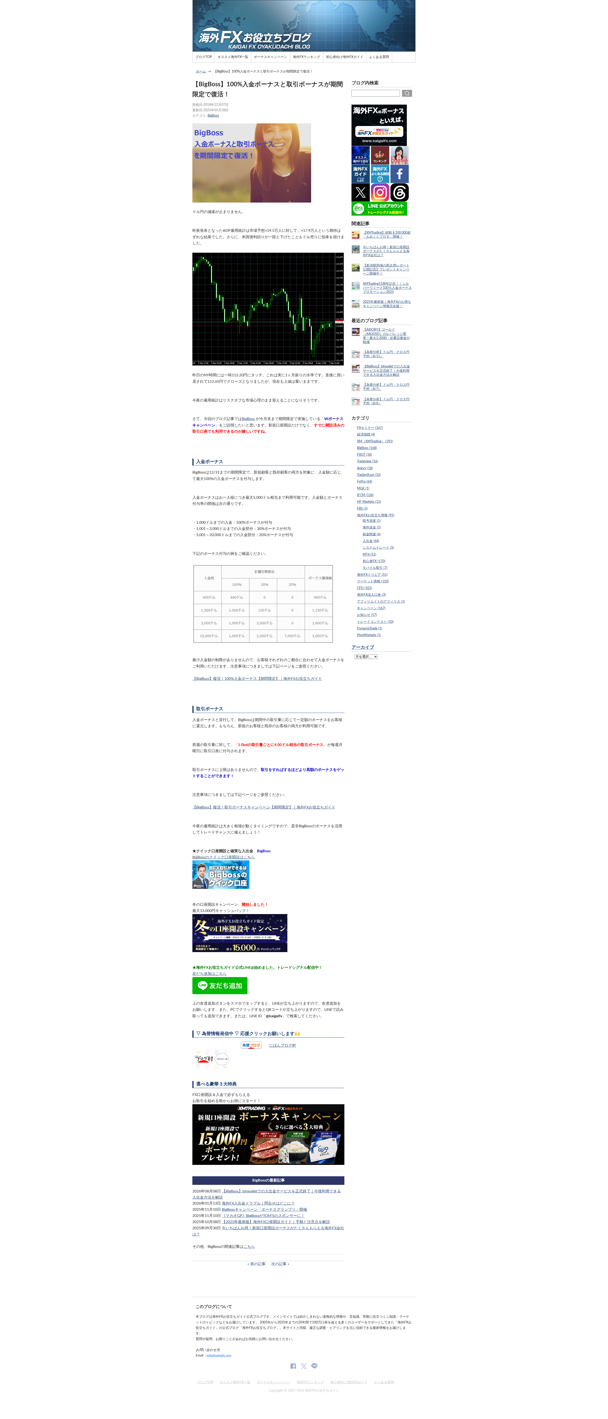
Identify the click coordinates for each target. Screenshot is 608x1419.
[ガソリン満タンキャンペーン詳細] (268, 1162)
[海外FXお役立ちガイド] (304, 49)
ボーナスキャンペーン (270, 57)
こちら (249, 1247)
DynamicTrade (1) (369, 628)
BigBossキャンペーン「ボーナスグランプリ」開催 (264, 1209)
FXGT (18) (364, 454)
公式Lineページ (314, 1366)
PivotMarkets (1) (369, 635)
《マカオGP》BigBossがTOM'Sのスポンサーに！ (263, 1216)
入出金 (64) (371, 541)
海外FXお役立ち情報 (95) (375, 515)
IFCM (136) (365, 495)
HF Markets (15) (369, 502)
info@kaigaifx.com (219, 1355)
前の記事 (258, 1264)
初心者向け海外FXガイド (344, 57)
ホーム (201, 71)
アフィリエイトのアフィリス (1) (381, 601)
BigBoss (213, 115)
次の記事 (278, 1264)
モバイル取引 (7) (375, 568)
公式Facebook (293, 1366)
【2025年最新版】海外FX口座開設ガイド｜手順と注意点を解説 (276, 1222)
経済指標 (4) (366, 434)
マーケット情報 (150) (373, 581)
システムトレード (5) (378, 547)
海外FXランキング (306, 57)
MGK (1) (363, 488)
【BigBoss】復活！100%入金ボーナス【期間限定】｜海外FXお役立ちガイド (257, 679)
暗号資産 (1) (372, 521)
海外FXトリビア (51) (372, 574)
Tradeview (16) (367, 461)
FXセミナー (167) (370, 428)
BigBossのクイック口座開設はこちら (223, 857)
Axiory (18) (365, 468)
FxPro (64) (364, 481)
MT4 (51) (369, 554)
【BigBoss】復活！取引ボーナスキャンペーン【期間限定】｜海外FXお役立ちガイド (263, 807)
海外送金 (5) (372, 527)
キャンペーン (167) (371, 608)
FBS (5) (362, 508)
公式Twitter (303, 1366)
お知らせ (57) (367, 615)
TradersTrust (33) (369, 475)
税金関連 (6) (372, 534)
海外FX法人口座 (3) (371, 594)
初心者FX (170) (374, 561)
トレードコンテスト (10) (375, 622)
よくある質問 (379, 57)
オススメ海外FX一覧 (233, 57)
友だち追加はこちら (209, 974)
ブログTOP (203, 57)
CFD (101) (364, 588)
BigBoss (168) (367, 448)
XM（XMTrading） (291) (375, 441)
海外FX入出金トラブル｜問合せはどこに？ (258, 1203)
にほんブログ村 (282, 1045)
